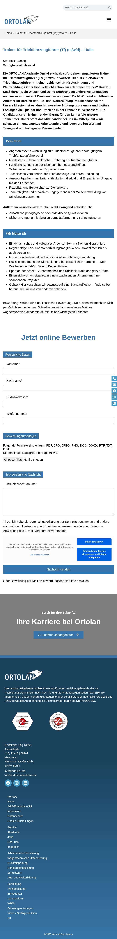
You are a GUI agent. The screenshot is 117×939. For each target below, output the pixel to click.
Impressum (14, 811)
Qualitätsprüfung (17, 862)
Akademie (13, 832)
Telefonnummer (16, 413)
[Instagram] (114, 397)
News (10, 801)
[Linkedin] (114, 403)
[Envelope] (114, 384)
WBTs (11, 903)
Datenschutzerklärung (44, 521)
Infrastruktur (14, 893)
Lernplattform (15, 898)
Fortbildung (14, 883)
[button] (109, 19)
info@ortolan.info (15, 771)
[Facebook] (114, 391)
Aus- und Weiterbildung (21, 877)
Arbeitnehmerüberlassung (23, 853)
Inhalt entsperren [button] (94, 542)
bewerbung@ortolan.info (59, 581)
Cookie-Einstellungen (20, 820)
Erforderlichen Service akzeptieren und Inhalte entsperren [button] (94, 554)
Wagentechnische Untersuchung (27, 858)
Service (12, 827)
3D (9, 918)
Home (8, 33)
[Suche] (109, 8)
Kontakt (12, 796)
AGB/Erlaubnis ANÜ (19, 806)
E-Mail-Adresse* (16, 397)
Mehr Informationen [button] (40, 554)
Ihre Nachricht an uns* (21, 484)
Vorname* (12, 364)
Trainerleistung (16, 888)
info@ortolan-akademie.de (21, 775)
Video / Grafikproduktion (22, 913)
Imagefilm (12, 847)
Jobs (10, 837)
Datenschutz (15, 816)
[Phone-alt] (114, 378)
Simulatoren (14, 872)
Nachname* (13, 380)
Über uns (13, 841)
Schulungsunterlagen (20, 908)
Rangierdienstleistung (20, 867)
